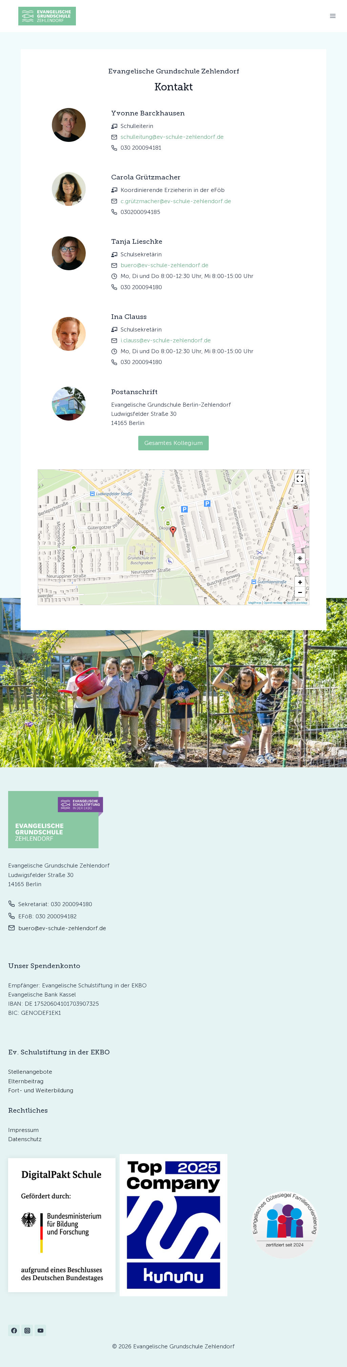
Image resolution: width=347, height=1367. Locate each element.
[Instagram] (27, 1330)
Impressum (23, 1130)
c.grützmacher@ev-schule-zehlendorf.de (176, 201)
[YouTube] (40, 1330)
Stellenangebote (30, 1071)
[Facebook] (14, 1330)
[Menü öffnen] (332, 16)
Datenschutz (25, 1139)
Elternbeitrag (25, 1081)
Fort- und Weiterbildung (40, 1090)
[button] (173, 531)
